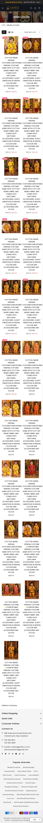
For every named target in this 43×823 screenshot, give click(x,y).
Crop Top (10, 798)
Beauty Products (14, 767)
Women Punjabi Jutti (29, 787)
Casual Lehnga (8, 794)
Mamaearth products (12, 779)
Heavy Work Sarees (20, 806)
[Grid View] (9, 32)
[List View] (12, 32)
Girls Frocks (7, 775)
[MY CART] (39, 8)
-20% (5, 159)
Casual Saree (9, 771)
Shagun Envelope (11, 787)
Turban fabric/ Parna (15, 783)
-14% (4, 38)
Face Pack (7, 802)
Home (3, 25)
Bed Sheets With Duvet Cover (28, 794)
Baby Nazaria (31, 791)
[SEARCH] (31, 8)
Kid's (36, 771)
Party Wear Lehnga (30, 779)
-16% (4, 219)
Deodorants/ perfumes (26, 798)
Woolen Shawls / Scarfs (14, 791)
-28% (25, 38)
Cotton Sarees (20, 775)
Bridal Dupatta (28, 767)
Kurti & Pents (30, 783)
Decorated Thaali (24, 771)
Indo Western (34, 775)
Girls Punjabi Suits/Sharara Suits (26, 802)
